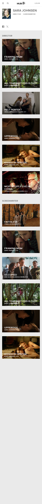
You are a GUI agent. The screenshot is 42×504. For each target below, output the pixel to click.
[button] (3, 3)
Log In (37, 3)
